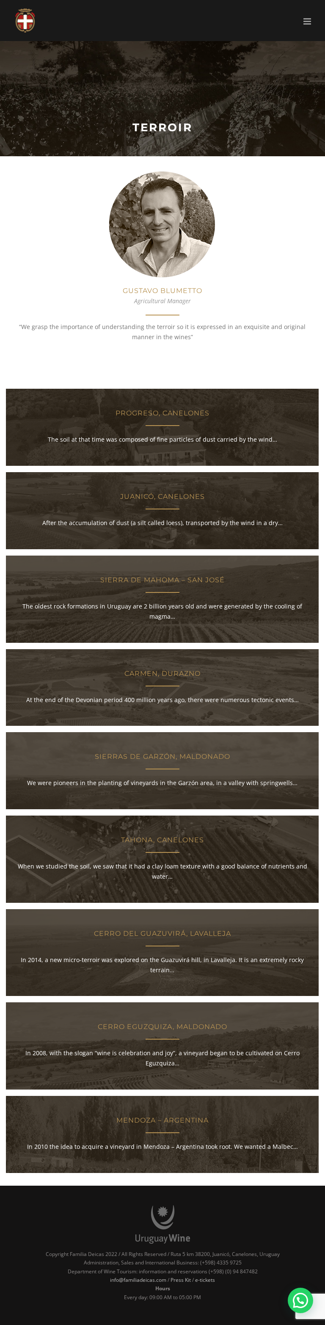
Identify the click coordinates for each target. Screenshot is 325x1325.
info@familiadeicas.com (138, 1280)
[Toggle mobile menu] (307, 21)
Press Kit (181, 1280)
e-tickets (205, 1280)
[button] (300, 1300)
